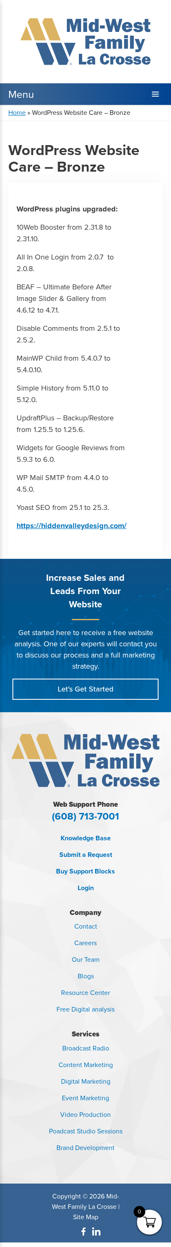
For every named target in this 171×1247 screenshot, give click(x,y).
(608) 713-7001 (85, 816)
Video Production (85, 1114)
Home (17, 112)
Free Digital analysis (85, 1009)
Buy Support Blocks (85, 871)
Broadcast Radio (85, 1048)
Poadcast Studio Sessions (85, 1131)
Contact (85, 926)
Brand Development (85, 1147)
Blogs (86, 976)
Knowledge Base (86, 838)
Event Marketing (85, 1098)
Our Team (86, 959)
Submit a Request (85, 854)
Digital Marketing (85, 1081)
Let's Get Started (85, 689)
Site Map (85, 1217)
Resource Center (85, 992)
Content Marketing (86, 1065)
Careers (85, 943)
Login (86, 888)
